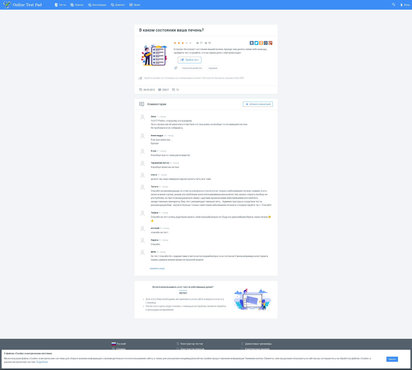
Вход (407, 5)
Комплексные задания (257, 349)
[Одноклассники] (261, 43)
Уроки (137, 5)
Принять (392, 359)
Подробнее (42, 362)
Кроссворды (99, 5)
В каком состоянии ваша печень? (171, 30)
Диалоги (120, 5)
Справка (120, 349)
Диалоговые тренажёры (258, 344)
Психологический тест (192, 68)
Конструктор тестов (192, 344)
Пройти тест (192, 60)
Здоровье (212, 68)
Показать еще (157, 268)
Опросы (79, 5)
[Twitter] (256, 43)
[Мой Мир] (266, 43)
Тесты (62, 5)
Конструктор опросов (192, 349)
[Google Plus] (270, 43)
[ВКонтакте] (252, 43)
